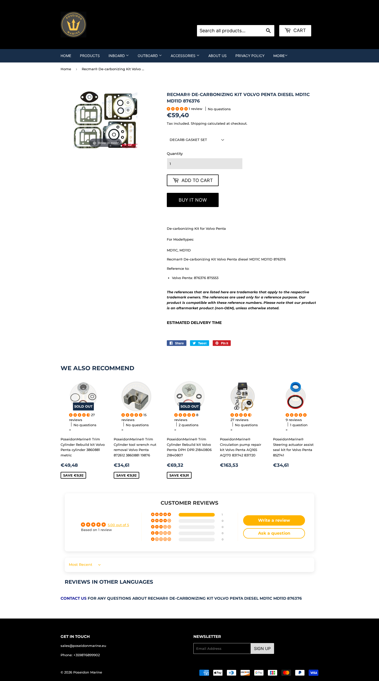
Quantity (175, 153)
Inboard (117, 55)
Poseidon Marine (87, 672)
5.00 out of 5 (118, 525)
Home (66, 55)
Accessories (183, 55)
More (279, 55)
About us (217, 55)
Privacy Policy (250, 55)
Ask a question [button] (274, 533)
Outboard (148, 55)
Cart (299, 30)
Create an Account (265, 18)
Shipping (199, 123)
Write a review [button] (274, 520)
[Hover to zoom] (105, 120)
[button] (178, 109)
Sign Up (262, 648)
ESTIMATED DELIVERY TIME (194, 322)
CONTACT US (74, 598)
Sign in (238, 18)
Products (90, 55)
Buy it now (193, 200)
